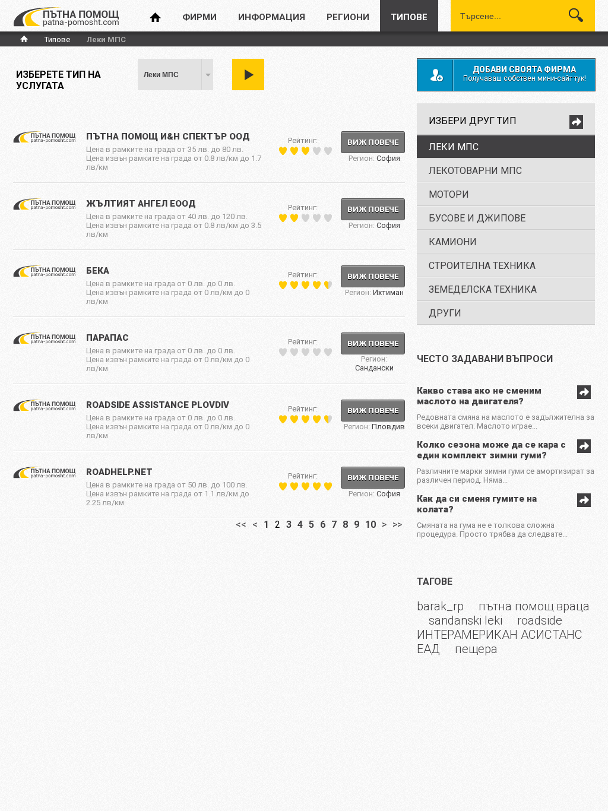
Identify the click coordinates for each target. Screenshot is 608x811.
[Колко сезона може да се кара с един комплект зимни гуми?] (582, 450)
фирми (199, 17)
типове (409, 17)
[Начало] (66, 17)
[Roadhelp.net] (44, 476)
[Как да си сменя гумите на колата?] (582, 504)
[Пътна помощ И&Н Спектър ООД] (44, 140)
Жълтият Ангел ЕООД (141, 203)
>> (397, 524)
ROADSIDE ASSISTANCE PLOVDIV (157, 405)
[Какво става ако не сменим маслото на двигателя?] (582, 396)
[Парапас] (44, 342)
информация (271, 17)
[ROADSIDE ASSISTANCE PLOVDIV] (44, 409)
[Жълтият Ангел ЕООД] (44, 208)
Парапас (107, 337)
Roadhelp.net (119, 472)
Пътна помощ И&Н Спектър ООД (168, 136)
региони (348, 17)
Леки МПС (161, 75)
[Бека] (44, 275)
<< (241, 524)
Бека (97, 270)
